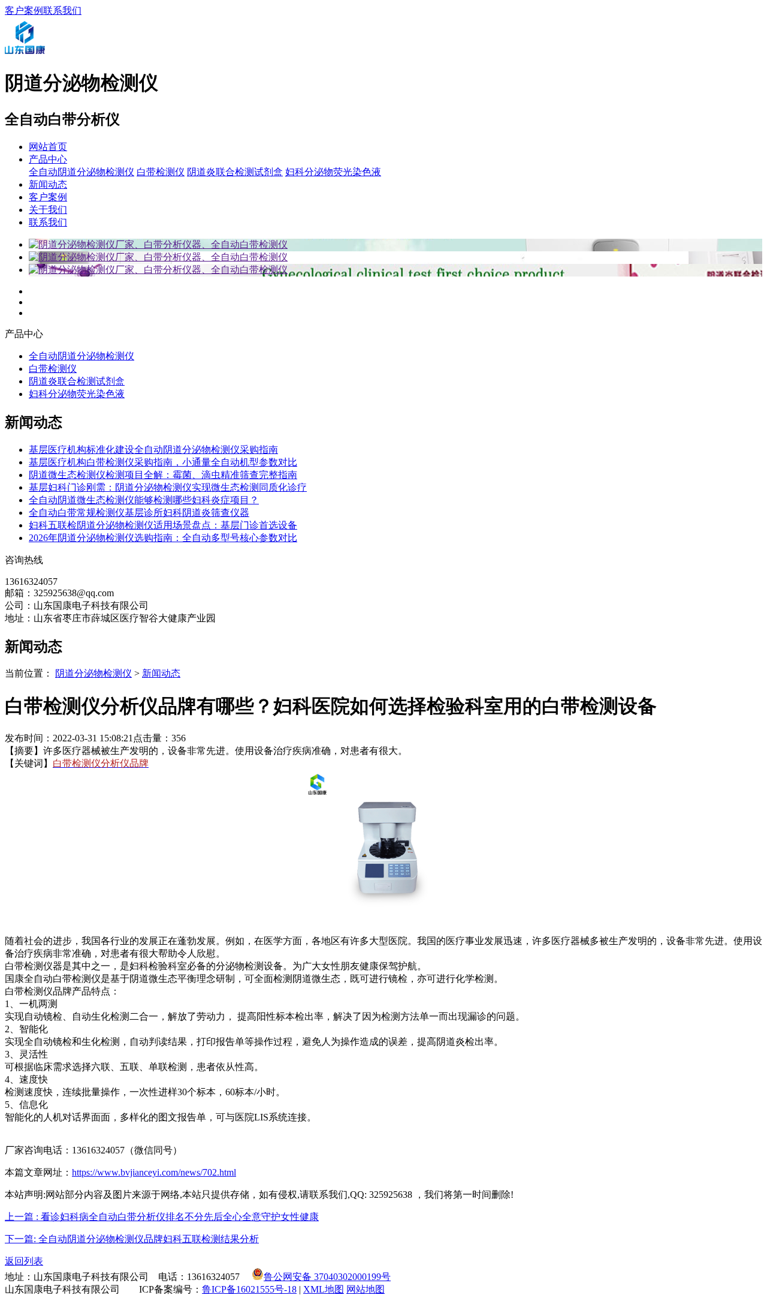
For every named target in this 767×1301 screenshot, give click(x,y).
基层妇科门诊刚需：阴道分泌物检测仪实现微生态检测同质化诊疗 (168, 487)
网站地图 (365, 1289)
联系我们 (62, 10)
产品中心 (48, 159)
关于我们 (48, 210)
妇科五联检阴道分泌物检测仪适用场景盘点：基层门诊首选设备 (163, 525)
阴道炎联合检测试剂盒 (235, 172)
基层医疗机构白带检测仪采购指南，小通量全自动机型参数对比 (163, 462)
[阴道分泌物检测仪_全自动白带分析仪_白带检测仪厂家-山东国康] (25, 54)
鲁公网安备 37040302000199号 (327, 1277)
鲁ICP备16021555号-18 (249, 1289)
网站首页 (48, 147)
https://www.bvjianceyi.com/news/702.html (154, 1172)
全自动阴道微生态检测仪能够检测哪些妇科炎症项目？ (144, 500)
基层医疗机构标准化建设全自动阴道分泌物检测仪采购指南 (153, 449)
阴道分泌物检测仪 (93, 673)
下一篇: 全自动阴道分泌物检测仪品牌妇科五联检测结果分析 (132, 1239)
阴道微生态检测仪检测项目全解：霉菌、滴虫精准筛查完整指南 (163, 475)
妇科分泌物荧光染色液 (333, 172)
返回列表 (24, 1261)
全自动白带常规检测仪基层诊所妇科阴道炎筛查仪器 (139, 512)
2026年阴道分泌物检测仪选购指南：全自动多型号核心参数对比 (163, 538)
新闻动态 (48, 184)
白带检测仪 (161, 172)
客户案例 (24, 10)
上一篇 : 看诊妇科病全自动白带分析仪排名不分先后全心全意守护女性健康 (162, 1217)
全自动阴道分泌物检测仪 (81, 172)
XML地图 (323, 1289)
